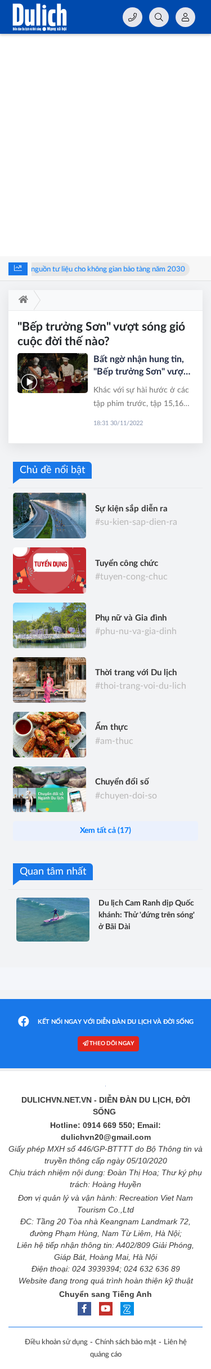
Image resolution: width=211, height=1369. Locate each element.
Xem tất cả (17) (105, 831)
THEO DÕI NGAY (111, 1043)
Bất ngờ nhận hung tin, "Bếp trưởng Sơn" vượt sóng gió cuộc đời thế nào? (140, 366)
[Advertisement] (105, 145)
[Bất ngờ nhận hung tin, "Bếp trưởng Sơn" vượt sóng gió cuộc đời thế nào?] (52, 373)
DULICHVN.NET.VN (56, 1099)
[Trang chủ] (21, 300)
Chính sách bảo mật (125, 1342)
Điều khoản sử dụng (56, 1342)
